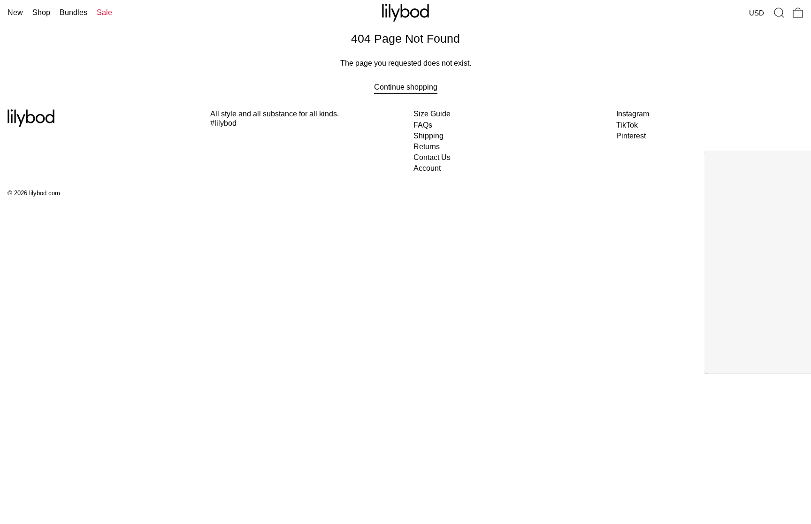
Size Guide (432, 114)
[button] (779, 12)
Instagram (632, 114)
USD (756, 13)
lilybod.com (44, 193)
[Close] (695, 136)
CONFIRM (615, 324)
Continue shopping (405, 87)
